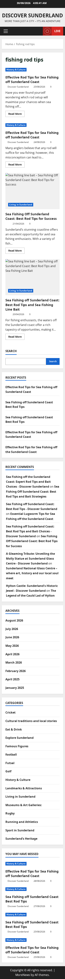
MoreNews (22, 975)
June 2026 (12, 637)
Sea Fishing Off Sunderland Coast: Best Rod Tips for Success (32, 191)
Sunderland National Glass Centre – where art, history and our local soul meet (32, 573)
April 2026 (12, 654)
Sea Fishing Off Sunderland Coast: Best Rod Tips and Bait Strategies (32, 491)
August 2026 (14, 620)
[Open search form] (38, 31)
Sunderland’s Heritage (21, 839)
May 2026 (12, 646)
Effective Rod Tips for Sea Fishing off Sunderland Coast (31, 79)
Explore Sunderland (19, 738)
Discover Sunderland (32, 15)
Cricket (10, 712)
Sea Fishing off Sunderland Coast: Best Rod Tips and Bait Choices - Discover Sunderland (30, 531)
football (11, 754)
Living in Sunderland (20, 204)
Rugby (10, 813)
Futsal (9, 763)
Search (11, 351)
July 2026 (11, 629)
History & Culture (15, 69)
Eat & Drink (13, 729)
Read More (16, 114)
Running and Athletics (21, 822)
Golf (8, 771)
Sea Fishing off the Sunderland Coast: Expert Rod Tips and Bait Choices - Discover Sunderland (28, 482)
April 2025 (12, 679)
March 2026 (13, 662)
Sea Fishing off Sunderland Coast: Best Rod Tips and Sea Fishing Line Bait (32, 277)
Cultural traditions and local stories (31, 721)
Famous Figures (16, 746)
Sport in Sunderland (19, 830)
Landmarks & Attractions (23, 788)
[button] (6, 31)
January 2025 (14, 688)
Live (57, 31)
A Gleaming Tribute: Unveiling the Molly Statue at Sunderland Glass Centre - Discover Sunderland (30, 558)
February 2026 (15, 671)
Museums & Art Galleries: (23, 805)
